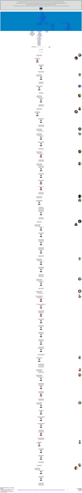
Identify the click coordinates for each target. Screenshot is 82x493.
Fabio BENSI (41, 92)
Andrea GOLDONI (41, 232)
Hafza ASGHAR (41, 64)
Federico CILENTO (39, 151)
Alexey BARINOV (39, 74)
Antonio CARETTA (39, 133)
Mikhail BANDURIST (41, 71)
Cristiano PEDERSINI (39, 369)
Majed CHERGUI (41, 148)
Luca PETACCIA (41, 391)
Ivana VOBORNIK (37, 468)
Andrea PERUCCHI (41, 383)
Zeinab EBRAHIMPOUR (39, 200)
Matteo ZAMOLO (41, 476)
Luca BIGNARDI (41, 104)
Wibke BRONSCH (37, 111)
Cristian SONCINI (41, 455)
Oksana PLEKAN (41, 398)
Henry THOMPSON (41, 461)
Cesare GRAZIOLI (41, 239)
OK (41, 8)
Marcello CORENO (39, 163)
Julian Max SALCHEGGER (41, 416)
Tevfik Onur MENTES (41, 310)
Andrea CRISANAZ (41, 173)
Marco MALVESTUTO (39, 291)
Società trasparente (79, 488)
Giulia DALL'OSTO (41, 186)
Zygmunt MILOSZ (41, 325)
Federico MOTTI (41, 339)
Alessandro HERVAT (41, 255)
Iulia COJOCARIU (41, 159)
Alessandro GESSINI (37, 224)
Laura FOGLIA (39, 221)
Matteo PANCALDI (39, 357)
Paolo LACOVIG (39, 258)
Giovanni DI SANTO (39, 196)
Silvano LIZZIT (41, 274)
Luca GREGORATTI (41, 247)
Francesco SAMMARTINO (41, 423)
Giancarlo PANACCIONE (41, 354)
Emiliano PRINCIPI (39, 402)
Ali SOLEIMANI (41, 448)
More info (41, 7)
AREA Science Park (11, 489)
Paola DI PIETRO (41, 192)
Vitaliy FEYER (41, 217)
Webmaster (80, 490)
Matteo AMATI (37, 58)
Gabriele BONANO (39, 108)
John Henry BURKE (41, 118)
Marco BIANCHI (39, 95)
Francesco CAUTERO (41, 141)
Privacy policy (80, 489)
